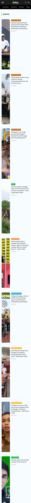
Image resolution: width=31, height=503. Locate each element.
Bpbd (28, 7)
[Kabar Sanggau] (15, 2)
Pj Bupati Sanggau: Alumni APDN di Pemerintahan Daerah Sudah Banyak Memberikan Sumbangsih (19, 299)
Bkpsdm (21, 7)
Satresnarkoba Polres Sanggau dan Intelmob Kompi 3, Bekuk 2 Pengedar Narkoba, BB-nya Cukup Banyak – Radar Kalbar (20, 245)
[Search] (28, 2)
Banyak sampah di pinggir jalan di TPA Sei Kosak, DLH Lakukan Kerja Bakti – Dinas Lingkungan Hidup (20, 189)
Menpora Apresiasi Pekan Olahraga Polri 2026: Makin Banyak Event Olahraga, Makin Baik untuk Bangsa (19, 26)
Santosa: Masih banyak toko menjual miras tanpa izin (20, 461)
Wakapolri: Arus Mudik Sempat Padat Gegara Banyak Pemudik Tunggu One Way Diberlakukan (19, 135)
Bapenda (6, 7)
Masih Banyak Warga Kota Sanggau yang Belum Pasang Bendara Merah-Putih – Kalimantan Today (19, 353)
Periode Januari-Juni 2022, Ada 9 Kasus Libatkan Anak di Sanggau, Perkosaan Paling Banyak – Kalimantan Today (20, 409)
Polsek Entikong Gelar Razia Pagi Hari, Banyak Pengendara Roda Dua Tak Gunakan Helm (20, 80)
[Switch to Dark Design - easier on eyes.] (26, 2)
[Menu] (3, 2)
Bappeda (14, 7)
